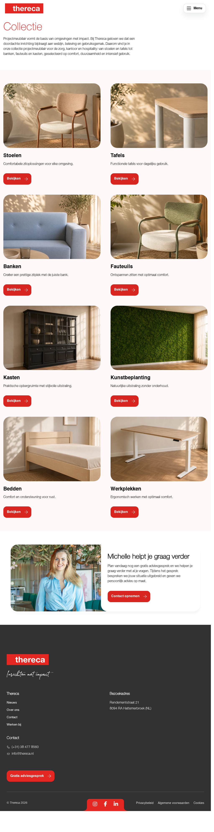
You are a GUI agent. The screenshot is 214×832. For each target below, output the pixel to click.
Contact (12, 717)
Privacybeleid (145, 803)
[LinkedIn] (116, 803)
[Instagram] (95, 803)
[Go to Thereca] (24, 8)
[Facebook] (105, 803)
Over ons (13, 710)
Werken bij (14, 724)
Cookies (199, 803)
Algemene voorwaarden (173, 803)
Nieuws (12, 702)
